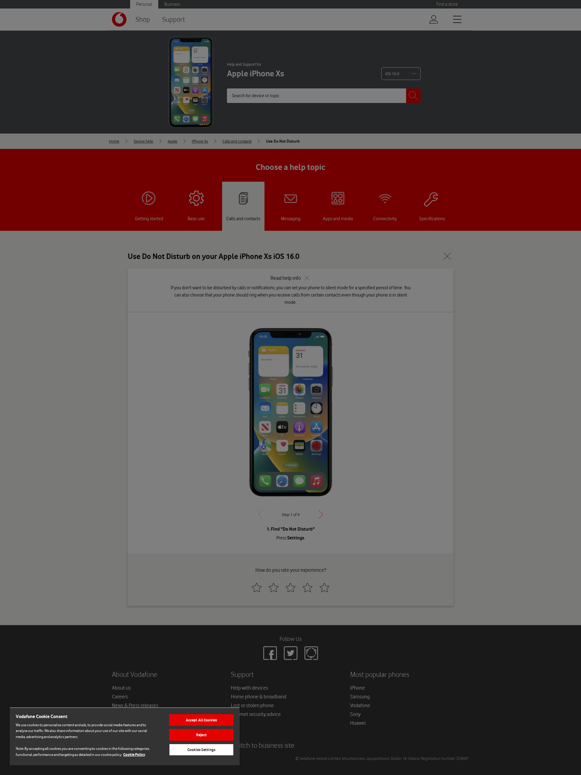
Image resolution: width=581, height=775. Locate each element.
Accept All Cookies (201, 720)
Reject (201, 735)
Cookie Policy (134, 754)
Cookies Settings (201, 749)
